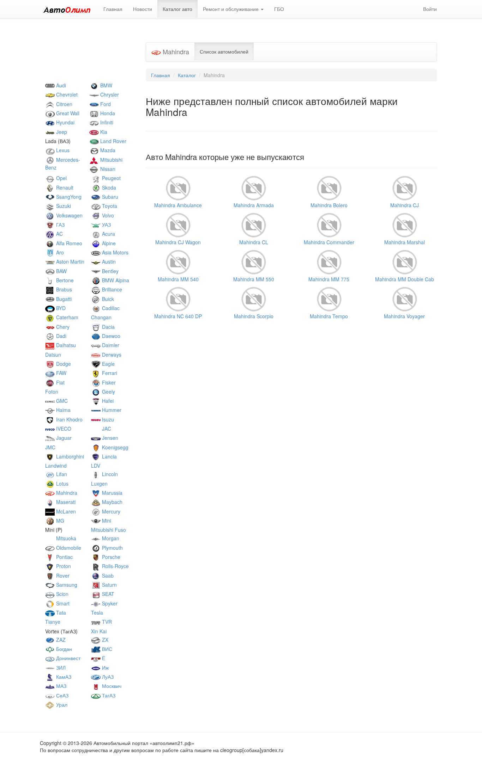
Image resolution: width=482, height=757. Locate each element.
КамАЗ (63, 676)
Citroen (63, 103)
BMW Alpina (115, 280)
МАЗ (60, 685)
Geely (108, 391)
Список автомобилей (224, 51)
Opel (61, 177)
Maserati (65, 501)
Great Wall (67, 113)
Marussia (111, 492)
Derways (111, 354)
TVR (106, 621)
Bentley (110, 271)
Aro (59, 252)
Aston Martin (69, 261)
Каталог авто (177, 8)
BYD (60, 308)
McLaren (65, 511)
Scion (61, 593)
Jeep (61, 131)
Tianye (52, 621)
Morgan (110, 538)
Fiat (60, 382)
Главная (112, 8)
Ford (105, 103)
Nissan (107, 168)
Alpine (108, 243)
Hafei (107, 400)
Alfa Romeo (68, 243)
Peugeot (111, 177)
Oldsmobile (68, 547)
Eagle (108, 363)
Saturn (109, 584)
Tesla (97, 612)
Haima (63, 409)
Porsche (110, 556)
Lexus (62, 150)
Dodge (63, 363)
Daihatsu (65, 345)
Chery (62, 326)
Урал (61, 704)
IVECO (63, 428)
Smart (62, 603)
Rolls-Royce (115, 566)
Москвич (111, 685)
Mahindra (66, 492)
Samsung (66, 584)
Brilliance (111, 289)
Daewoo (110, 335)
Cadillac (110, 308)
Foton (51, 391)
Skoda (108, 187)
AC (59, 233)
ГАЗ (60, 224)
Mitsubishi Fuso (108, 529)
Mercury (110, 511)
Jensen (109, 437)
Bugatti (63, 298)
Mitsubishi (110, 159)
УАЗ (106, 224)
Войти (430, 8)
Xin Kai (99, 631)
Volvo (107, 215)
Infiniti (106, 122)
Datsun (53, 354)
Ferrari (109, 372)
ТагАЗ (108, 695)
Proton (63, 566)
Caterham (66, 317)
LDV (95, 465)
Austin (108, 261)
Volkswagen (69, 215)
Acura (108, 233)
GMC (61, 400)
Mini (106, 520)
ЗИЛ (60, 667)
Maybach (111, 501)
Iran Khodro (69, 419)
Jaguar (63, 437)
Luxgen (99, 483)
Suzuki (63, 205)
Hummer (111, 409)
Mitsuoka (65, 538)
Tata (60, 612)
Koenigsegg (114, 447)
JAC (106, 428)
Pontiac (64, 556)
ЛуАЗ (107, 676)
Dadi (60, 335)
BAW (61, 271)
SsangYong (68, 196)
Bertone (64, 280)
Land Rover (112, 140)
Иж (105, 667)
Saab (107, 575)
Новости (142, 8)
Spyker (109, 603)
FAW (60, 372)
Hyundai (64, 122)
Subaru (109, 196)
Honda (107, 113)
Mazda (107, 150)
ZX (104, 639)
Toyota (109, 205)
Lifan (61, 474)
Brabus (63, 289)
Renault (64, 187)
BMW (105, 85)
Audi (60, 85)
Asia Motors (114, 252)
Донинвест (67, 657)
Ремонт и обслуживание (231, 8)
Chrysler (109, 94)
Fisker (108, 382)
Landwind (56, 465)
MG (59, 520)
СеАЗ (61, 695)
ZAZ (60, 639)
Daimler (110, 345)
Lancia (109, 456)
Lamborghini (69, 456)
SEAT (107, 593)
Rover (62, 575)
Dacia (108, 326)
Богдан (63, 648)
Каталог (187, 75)
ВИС (106, 648)
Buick (107, 298)
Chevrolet (66, 94)
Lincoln (109, 474)
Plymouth (112, 547)
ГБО (279, 8)
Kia (103, 131)
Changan (101, 317)
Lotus (61, 483)
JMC (50, 447)
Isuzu (107, 419)
